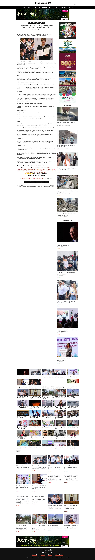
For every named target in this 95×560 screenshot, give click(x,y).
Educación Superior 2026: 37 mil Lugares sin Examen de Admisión (22, 387)
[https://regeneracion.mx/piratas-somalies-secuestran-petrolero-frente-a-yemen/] (72, 404)
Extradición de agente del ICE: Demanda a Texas (35, 447)
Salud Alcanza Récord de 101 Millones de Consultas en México (60, 447)
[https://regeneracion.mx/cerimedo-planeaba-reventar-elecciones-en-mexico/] (22, 393)
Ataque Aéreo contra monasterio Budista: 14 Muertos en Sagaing (48, 397)
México (28, 7)
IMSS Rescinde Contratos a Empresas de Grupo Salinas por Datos (22, 377)
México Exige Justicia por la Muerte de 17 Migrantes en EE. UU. (72, 427)
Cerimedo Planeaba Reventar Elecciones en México (22, 397)
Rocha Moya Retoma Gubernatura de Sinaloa (71, 397)
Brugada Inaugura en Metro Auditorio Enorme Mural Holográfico (59, 417)
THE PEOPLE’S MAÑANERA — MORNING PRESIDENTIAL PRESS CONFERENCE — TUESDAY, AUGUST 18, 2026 (72, 447)
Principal (43, 22)
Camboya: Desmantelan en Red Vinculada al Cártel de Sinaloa (60, 397)
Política (34, 7)
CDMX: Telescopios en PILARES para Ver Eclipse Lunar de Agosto (35, 407)
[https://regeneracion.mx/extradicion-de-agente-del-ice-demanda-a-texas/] (35, 444)
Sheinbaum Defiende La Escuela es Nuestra (73, 417)
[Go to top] (93, 558)
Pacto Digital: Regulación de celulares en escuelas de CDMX (72, 377)
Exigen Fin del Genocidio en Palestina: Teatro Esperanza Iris (35, 427)
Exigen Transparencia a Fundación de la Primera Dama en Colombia (47, 377)
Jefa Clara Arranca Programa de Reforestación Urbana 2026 (48, 427)
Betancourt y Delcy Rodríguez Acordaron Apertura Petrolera (72, 437)
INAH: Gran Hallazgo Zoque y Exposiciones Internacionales (47, 407)
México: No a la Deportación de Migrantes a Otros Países (22, 407)
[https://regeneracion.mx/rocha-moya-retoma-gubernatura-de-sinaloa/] (72, 393)
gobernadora (38, 181)
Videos (70, 7)
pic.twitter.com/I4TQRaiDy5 (36, 175)
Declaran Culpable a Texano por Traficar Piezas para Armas (48, 437)
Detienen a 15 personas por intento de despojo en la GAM (35, 377)
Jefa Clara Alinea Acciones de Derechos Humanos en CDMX (47, 447)
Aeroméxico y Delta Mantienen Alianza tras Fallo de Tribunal (35, 417)
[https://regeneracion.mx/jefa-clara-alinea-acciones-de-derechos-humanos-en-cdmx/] (47, 444)
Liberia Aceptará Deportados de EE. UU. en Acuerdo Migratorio (35, 437)
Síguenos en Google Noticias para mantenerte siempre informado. (30, 165)
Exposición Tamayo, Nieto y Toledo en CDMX (22, 417)
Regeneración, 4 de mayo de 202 (24, 61)
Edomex (33, 181)
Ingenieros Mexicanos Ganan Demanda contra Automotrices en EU (35, 397)
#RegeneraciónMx (26, 168)
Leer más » (58, 127)
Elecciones (30, 22)
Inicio (24, 7)
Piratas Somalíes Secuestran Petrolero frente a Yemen (72, 407)
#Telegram (42, 168)
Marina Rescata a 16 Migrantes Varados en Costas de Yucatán (47, 417)
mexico (43, 181)
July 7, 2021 (48, 178)
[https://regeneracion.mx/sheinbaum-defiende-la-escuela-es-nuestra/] (72, 414)
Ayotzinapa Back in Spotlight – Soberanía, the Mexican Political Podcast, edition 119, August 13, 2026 (48, 387)
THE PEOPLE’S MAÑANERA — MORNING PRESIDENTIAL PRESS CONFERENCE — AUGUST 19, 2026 (22, 437)
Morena (46, 181)
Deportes (56, 7)
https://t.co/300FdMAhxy (40, 173)
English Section (64, 7)
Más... (18, 451)
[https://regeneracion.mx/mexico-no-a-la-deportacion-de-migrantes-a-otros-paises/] (22, 404)
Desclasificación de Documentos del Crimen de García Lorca (60, 437)
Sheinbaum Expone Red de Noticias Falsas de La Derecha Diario (60, 427)
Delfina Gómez (27, 181)
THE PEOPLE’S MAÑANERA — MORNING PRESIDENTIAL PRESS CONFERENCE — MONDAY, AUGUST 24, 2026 (35, 387)
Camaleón (44, 7)
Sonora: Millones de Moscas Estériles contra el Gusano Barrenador (60, 377)
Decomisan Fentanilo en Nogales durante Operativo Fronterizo (22, 447)
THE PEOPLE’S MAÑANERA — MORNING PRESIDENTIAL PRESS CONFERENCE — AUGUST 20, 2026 (22, 427)
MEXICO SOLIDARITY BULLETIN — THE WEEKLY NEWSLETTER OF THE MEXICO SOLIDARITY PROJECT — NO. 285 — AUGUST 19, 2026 (72, 387)
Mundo (39, 7)
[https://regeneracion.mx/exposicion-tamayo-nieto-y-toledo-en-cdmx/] (22, 414)
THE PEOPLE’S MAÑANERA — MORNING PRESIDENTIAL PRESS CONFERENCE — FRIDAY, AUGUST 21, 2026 (60, 407)
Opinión (50, 7)
